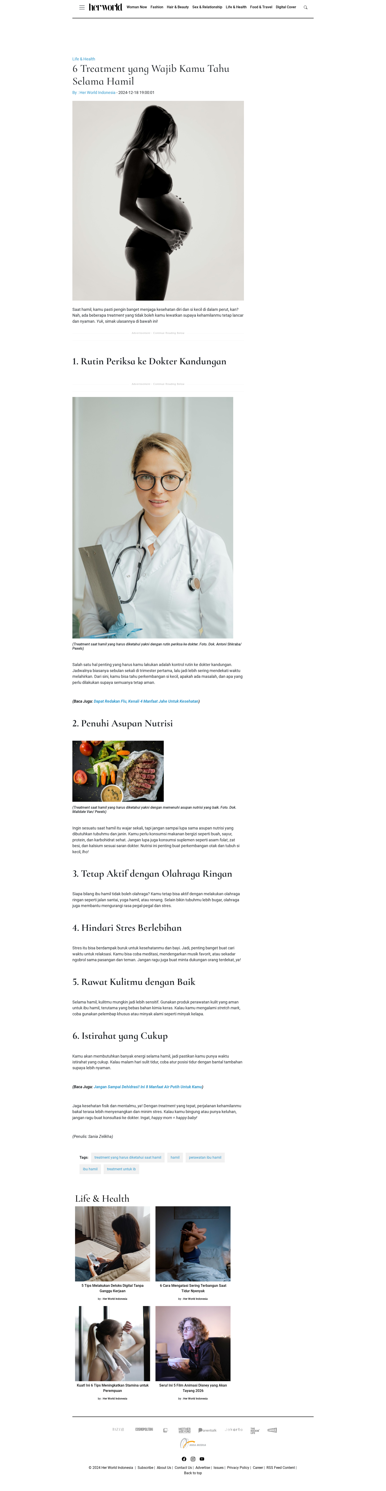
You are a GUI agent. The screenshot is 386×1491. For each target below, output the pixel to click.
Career (258, 1468)
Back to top (193, 1473)
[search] (305, 7)
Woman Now (137, 7)
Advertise (202, 1468)
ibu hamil (90, 1169)
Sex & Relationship (207, 7)
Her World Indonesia (115, 1298)
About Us (164, 1468)
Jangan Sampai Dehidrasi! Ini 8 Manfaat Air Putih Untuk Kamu (148, 1087)
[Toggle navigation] (82, 7)
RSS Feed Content (280, 1468)
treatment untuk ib (121, 1169)
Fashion (157, 7)
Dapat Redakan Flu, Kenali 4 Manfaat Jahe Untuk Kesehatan (146, 701)
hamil (175, 1157)
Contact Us (183, 1468)
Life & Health (236, 7)
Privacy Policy (238, 1468)
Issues (219, 1468)
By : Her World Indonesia (93, 92)
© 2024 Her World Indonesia (111, 1468)
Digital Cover (286, 7)
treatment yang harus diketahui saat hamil (127, 1157)
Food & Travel (261, 7)
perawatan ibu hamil (205, 1157)
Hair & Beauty (178, 7)
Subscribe (145, 1468)
